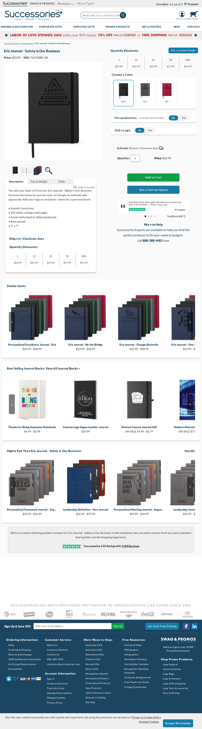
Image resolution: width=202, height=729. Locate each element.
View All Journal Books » (63, 368)
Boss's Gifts (92, 668)
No (173, 117)
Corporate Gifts (50, 26)
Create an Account (57, 683)
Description (16, 181)
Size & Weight (39, 181)
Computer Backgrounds (137, 677)
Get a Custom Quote (183, 50)
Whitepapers (131, 649)
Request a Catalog (96, 697)
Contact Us (53, 654)
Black (123, 101)
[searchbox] (103, 15)
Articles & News (133, 645)
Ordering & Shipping (19, 649)
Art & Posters (151, 26)
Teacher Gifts (93, 659)
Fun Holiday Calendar (136, 664)
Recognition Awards (97, 673)
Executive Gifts (94, 649)
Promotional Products (98, 683)
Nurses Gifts (92, 664)
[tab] (16, 181)
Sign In (51, 678)
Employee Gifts (84, 26)
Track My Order (56, 688)
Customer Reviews (57, 649)
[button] (15, 3)
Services (193, 26)
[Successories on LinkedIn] (194, 626)
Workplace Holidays (135, 659)
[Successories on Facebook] (186, 626)
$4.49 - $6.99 (32, 429)
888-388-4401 (55, 659)
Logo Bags (168, 673)
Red (166, 101)
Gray (145, 101)
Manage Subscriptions (59, 693)
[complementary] (101, 35)
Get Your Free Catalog (162, 626)
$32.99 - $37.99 (85, 512)
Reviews (130, 546)
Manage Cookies (56, 697)
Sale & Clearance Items (98, 692)
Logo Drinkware (172, 678)
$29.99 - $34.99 (32, 512)
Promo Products (118, 26)
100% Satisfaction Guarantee (24, 659)
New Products (93, 688)
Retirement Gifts (95, 654)
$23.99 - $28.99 (32, 347)
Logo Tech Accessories (175, 688)
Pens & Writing (171, 693)
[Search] (123, 15)
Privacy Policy (55, 702)
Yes (184, 117)
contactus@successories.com (63, 664)
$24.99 (85, 429)
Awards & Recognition (17, 26)
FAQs (62, 181)
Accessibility (15, 668)
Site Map (90, 702)
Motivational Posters (97, 678)
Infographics (131, 654)
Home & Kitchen (172, 669)
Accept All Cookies (178, 723)
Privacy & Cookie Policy (146, 717)
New (177, 26)
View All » (189, 450)
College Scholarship (135, 687)
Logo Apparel (170, 664)
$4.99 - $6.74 (139, 429)
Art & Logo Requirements (22, 664)
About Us (52, 645)
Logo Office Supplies (174, 683)
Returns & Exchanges (20, 654)
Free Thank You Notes (136, 682)
